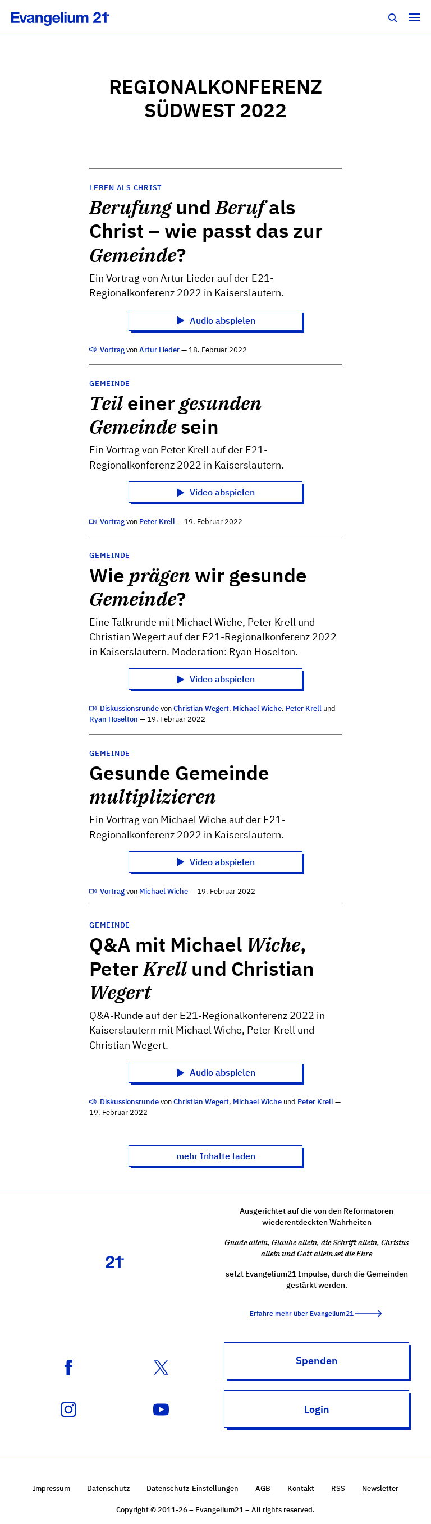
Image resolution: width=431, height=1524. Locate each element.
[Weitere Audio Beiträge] (93, 350)
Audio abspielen (221, 320)
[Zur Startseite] (72, 17)
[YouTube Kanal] (161, 1408)
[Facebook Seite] (68, 1366)
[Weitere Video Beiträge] (93, 521)
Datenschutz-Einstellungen (192, 1488)
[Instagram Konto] (68, 1408)
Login (316, 1409)
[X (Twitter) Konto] (161, 1366)
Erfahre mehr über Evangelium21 (302, 1313)
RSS (338, 1488)
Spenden (317, 1360)
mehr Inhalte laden (215, 1156)
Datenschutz (108, 1488)
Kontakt (300, 1488)
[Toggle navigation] (414, 17)
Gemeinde (109, 383)
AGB (262, 1488)
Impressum (51, 1488)
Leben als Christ (125, 187)
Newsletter (380, 1488)
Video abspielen (221, 492)
